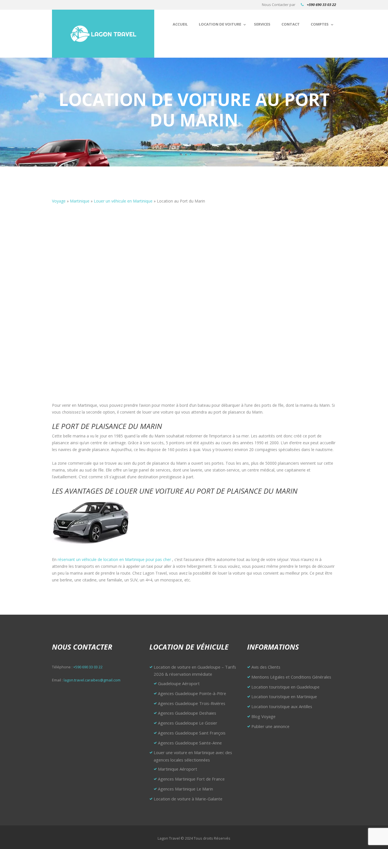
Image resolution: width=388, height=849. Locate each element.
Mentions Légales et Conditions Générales (291, 677)
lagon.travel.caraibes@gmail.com (92, 680)
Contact (290, 24)
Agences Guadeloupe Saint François (192, 733)
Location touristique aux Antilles (281, 706)
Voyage (59, 201)
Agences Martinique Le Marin (185, 789)
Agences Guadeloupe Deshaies (187, 713)
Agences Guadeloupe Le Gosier (187, 723)
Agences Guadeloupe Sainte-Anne (190, 743)
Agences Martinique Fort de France (191, 779)
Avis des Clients (265, 667)
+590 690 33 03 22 (321, 4)
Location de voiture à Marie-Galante (188, 799)
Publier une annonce (270, 726)
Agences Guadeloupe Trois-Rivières (191, 703)
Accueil (180, 24)
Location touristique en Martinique (284, 696)
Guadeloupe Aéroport (179, 683)
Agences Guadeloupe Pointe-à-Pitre (192, 693)
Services (262, 24)
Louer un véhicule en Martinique (123, 201)
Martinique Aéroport (177, 769)
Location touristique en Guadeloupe (285, 687)
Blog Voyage (263, 716)
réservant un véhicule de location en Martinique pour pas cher (114, 559)
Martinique (79, 201)
